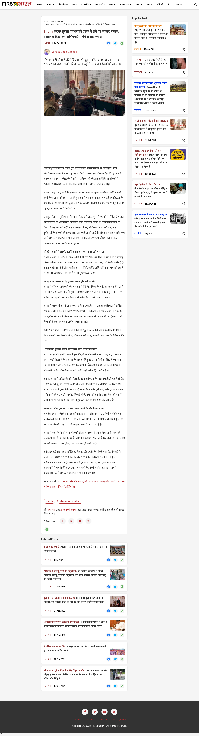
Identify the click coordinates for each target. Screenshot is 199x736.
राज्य (52, 21)
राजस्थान (60, 21)
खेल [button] (111, 5)
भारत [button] (74, 5)
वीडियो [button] (160, 5)
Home (39, 5)
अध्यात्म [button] (179, 5)
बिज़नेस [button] (62, 5)
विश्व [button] (169, 5)
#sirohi (49, 501)
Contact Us (105, 719)
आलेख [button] (150, 5)
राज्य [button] (138, 5)
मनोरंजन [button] (50, 5)
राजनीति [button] (85, 5)
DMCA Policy (91, 719)
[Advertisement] (84, 141)
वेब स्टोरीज (100, 5)
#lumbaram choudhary (70, 501)
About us (77, 719)
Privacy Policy (119, 719)
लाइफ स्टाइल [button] (125, 5)
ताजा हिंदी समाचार (69, 510)
